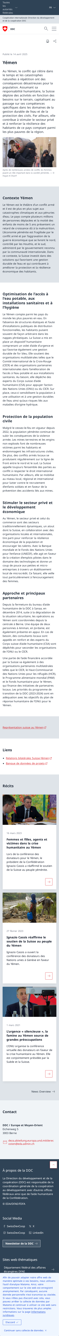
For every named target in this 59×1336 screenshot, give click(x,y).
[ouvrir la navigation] (54, 28)
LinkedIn (38, 1233)
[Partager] (54, 41)
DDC (12, 29)
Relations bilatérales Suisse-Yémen (27, 758)
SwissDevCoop (16, 1226)
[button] (53, 1164)
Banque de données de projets (25, 763)
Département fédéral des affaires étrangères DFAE (25, 1269)
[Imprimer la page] (47, 41)
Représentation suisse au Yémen (23, 727)
